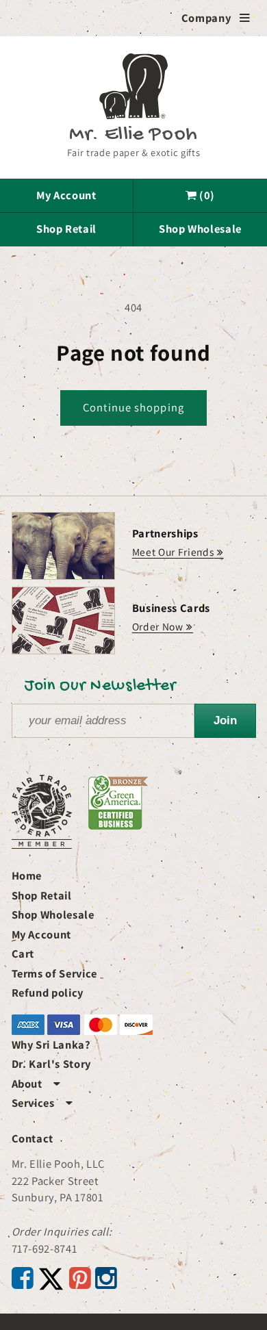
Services (42, 1102)
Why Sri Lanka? (51, 1044)
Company (216, 17)
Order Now (157, 626)
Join (225, 720)
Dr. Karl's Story (52, 1063)
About (36, 1083)
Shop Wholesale (200, 228)
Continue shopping (133, 407)
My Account (66, 195)
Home (27, 875)
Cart (23, 953)
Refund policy (48, 992)
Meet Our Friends (173, 552)
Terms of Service (55, 973)
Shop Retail (66, 228)
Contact (33, 1138)
